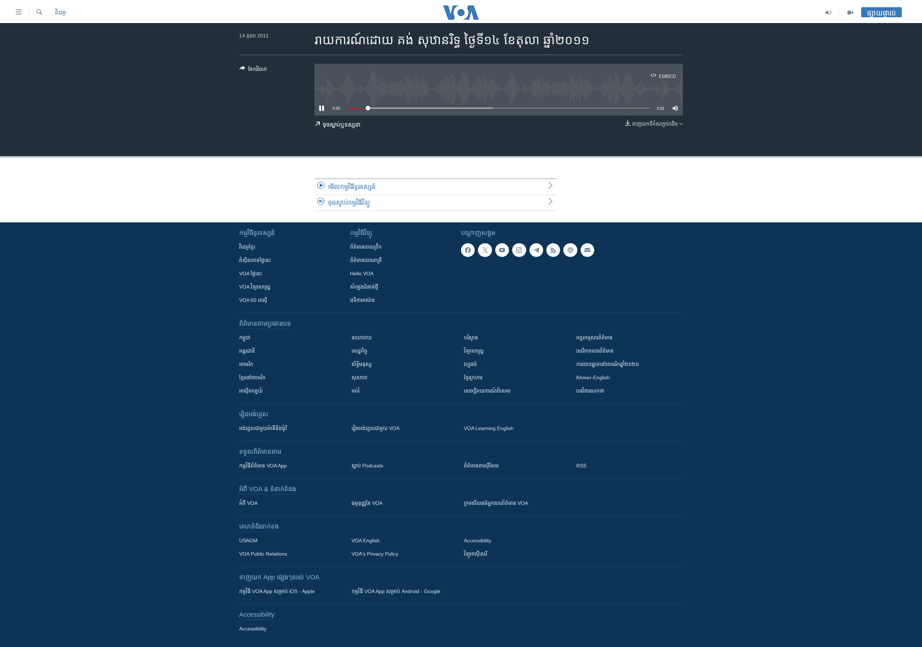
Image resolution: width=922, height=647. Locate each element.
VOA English (366, 540)
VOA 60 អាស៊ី (253, 300)
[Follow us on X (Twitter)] (485, 250)
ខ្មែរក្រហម (473, 377)
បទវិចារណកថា (590, 391)
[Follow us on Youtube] (502, 250)
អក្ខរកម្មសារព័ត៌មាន (594, 337)
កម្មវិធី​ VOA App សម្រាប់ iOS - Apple (277, 591)
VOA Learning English (489, 428)
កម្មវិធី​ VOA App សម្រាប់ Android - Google (396, 591)
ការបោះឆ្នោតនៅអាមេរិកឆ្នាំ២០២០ (607, 364)
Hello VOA (361, 273)
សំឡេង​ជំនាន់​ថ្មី (364, 287)
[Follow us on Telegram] (536, 250)
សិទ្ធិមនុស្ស (362, 364)
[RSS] (553, 250)
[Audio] (829, 12)
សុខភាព (359, 377)
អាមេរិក (246, 364)
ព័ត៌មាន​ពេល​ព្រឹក (366, 247)
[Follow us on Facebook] (468, 250)
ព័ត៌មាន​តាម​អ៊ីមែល (481, 466)
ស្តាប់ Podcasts (367, 466)
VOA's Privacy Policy (375, 554)
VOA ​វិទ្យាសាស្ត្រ (254, 287)
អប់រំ (355, 391)
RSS (581, 466)
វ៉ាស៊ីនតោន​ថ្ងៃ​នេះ (255, 260)
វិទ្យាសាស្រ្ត (474, 351)
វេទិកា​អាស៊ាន (362, 300)
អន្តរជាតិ (247, 351)
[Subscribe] (587, 250)
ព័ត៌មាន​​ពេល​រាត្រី (366, 260)
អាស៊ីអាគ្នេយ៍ (251, 391)
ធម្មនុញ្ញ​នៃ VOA (367, 503)
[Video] (850, 12)
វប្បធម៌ (470, 364)
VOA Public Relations (263, 554)
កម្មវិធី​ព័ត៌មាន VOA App (263, 466)
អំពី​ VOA (248, 503)
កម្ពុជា (244, 337)
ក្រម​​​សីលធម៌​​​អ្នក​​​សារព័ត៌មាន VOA (496, 503)
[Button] (253, 70)
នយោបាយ (362, 337)
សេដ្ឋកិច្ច (359, 351)
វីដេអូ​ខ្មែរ (247, 247)
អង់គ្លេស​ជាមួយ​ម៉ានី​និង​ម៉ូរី (263, 428)
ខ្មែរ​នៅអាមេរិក (252, 377)
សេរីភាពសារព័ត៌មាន (595, 351)
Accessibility (477, 540)
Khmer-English (593, 377)
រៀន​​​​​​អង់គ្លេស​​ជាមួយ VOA (375, 428)
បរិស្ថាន (471, 337)
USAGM (248, 540)
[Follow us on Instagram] (519, 250)
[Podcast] (570, 250)
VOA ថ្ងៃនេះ (250, 273)
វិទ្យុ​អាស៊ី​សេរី (475, 554)
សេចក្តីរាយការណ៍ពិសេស (487, 391)
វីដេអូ (60, 12)
